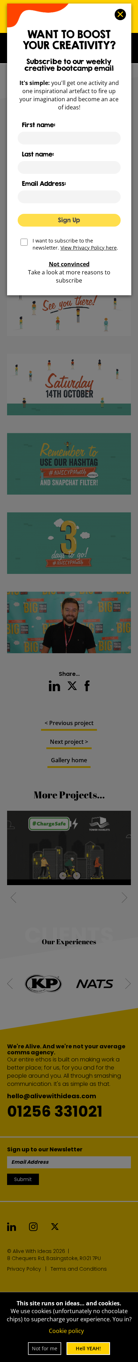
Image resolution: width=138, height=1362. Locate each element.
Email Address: (44, 183)
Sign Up (69, 220)
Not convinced (69, 264)
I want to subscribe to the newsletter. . (75, 242)
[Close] (120, 14)
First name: (38, 125)
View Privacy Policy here (89, 247)
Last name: (38, 154)
